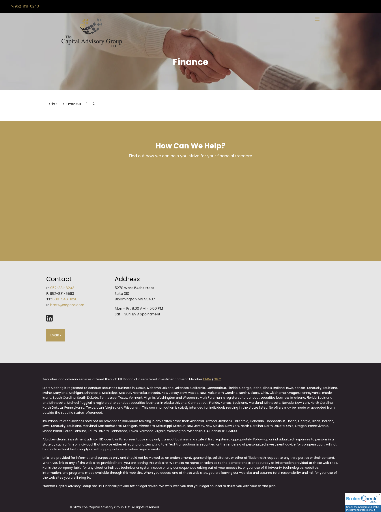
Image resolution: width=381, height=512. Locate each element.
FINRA (207, 379)
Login (55, 335)
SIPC (217, 379)
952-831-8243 (26, 6)
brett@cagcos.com (67, 304)
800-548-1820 (64, 299)
